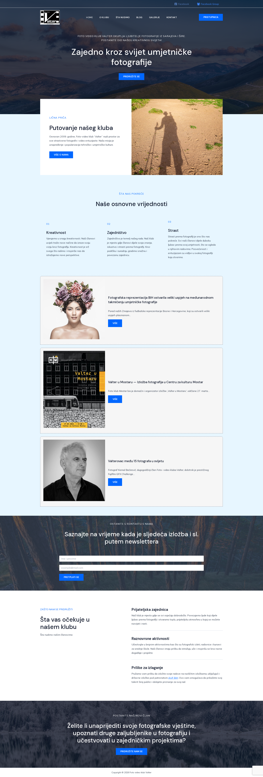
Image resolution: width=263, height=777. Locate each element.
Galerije (154, 17)
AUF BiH (173, 677)
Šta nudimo (123, 17)
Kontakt (172, 17)
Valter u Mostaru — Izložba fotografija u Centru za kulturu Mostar (155, 382)
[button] (211, 17)
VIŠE (115, 323)
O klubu (104, 17)
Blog (139, 17)
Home (89, 17)
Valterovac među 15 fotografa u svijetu (136, 461)
